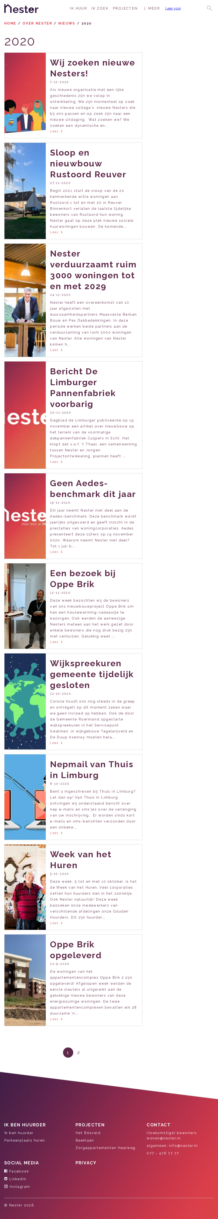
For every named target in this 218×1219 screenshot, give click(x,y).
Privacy (86, 1162)
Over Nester (37, 23)
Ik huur (78, 8)
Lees (54, 131)
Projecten (125, 8)
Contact (159, 1124)
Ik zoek (100, 8)
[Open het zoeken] (209, 8)
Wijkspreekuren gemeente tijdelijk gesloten (92, 674)
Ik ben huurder (25, 1124)
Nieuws (66, 23)
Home (10, 23)
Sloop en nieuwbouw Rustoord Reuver (88, 163)
